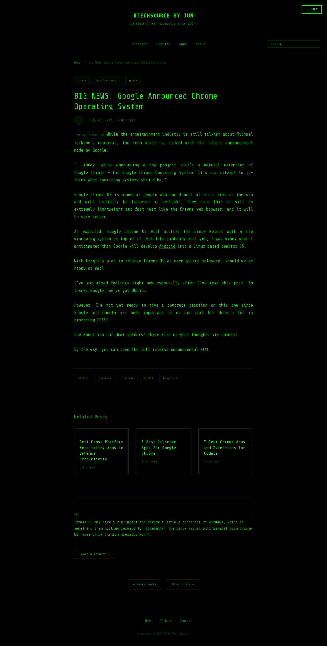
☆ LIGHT (311, 9)
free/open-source (107, 80)
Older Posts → (182, 584)
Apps (183, 44)
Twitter (83, 378)
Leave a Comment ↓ (94, 554)
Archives (140, 44)
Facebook (105, 378)
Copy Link (170, 378)
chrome (82, 80)
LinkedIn (127, 378)
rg (76, 514)
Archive (166, 621)
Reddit (148, 378)
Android (167, 246)
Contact (186, 621)
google (133, 80)
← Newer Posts (144, 584)
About (201, 44)
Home (77, 62)
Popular (163, 44)
